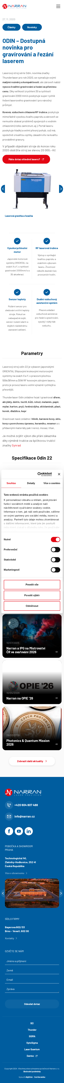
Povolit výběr (32, 595)
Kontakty (9, 938)
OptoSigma (32, 1042)
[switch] (55, 549)
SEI (32, 1023)
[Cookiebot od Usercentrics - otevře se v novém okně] (39, 474)
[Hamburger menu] (58, 6)
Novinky (32, 27)
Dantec (30, 1055)
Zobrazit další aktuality (30, 761)
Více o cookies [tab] (51, 483)
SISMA (32, 1036)
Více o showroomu (14, 873)
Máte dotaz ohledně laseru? (24, 159)
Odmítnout (32, 605)
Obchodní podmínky (32, 1071)
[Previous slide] (3, 189)
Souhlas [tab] (11, 483)
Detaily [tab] (31, 483)
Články (11, 27)
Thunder (32, 1029)
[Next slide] (61, 189)
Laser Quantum (32, 1049)
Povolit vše (32, 584)
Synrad (16, 445)
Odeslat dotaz (32, 1003)
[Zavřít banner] (59, 474)
